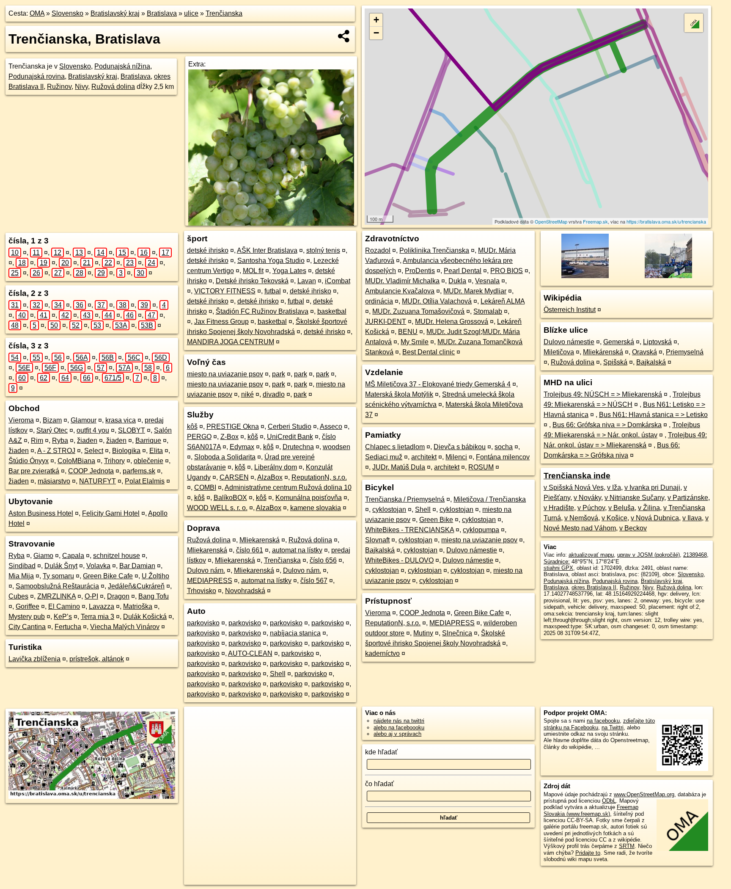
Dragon (118, 596)
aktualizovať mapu (591, 555)
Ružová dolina (113, 86)
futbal (272, 291)
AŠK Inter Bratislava (267, 250)
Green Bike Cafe (108, 576)
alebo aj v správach (397, 734)
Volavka (98, 565)
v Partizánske (688, 497)
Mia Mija (21, 576)
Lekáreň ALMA (503, 301)
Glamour (83, 420)
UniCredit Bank (290, 436)
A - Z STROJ (56, 450)
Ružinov (59, 86)
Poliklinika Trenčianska (434, 250)
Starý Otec (52, 430)
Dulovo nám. (206, 570)
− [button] (376, 33)
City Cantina (27, 626)
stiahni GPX (558, 568)
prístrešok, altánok (96, 659)
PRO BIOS (506, 270)
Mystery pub (26, 616)
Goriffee (27, 606)
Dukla (457, 280)
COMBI (205, 487)
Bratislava (162, 13)
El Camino (64, 606)
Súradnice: (557, 561)
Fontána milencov (503, 457)
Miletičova (559, 352)
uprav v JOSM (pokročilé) (648, 555)
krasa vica (120, 420)
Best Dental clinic (428, 352)
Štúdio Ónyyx (28, 460)
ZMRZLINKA (56, 596)
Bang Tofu (153, 596)
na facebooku (603, 721)
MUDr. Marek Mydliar (474, 291)
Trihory (114, 460)
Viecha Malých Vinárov (124, 626)
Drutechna (298, 446)
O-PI (91, 596)
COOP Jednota (91, 471)
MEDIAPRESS (209, 580)
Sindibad (22, 565)
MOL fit (253, 270)
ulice (191, 13)
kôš (192, 426)
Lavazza (101, 606)
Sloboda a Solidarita (225, 457)
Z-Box (229, 436)
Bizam (52, 420)
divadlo (274, 394)
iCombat (337, 280)
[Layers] (693, 23)
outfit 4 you (93, 430)
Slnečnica (457, 633)
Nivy (81, 86)
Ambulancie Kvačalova (399, 291)
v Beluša (621, 507)
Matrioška (137, 606)
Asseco (331, 426)
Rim (37, 440)
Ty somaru (58, 576)
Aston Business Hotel (40, 513)
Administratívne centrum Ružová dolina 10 (288, 487)
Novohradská (245, 590)
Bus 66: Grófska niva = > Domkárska (607, 424)
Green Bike (436, 519)
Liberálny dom (275, 467)
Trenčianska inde (577, 475)
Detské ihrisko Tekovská (252, 280)
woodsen (336, 446)
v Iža (614, 487)
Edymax (242, 446)
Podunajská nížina (122, 66)
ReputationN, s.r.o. (319, 477)
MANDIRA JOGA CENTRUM (230, 341)
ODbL (609, 801)
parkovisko (203, 623)
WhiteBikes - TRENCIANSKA (409, 529)
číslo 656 (323, 560)
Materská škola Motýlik (399, 394)
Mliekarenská (259, 540)
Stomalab (487, 311)
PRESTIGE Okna (232, 426)
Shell (278, 673)
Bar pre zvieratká (33, 471)
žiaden (87, 440)
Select (93, 450)
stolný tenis (323, 250)
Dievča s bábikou (460, 446)
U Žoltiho (155, 576)
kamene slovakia (315, 507)
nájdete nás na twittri (399, 721)
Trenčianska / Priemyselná (405, 499)
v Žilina (649, 507)
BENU (408, 331)
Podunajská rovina (36, 76)
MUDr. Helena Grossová (451, 321)
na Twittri (613, 727)
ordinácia (379, 301)
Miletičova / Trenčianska (489, 499)
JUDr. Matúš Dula (398, 467)
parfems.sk (139, 471)
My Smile (415, 341)
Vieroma (21, 420)
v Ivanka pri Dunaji (652, 487)
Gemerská (618, 341)
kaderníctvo (382, 653)
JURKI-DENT (385, 321)
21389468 (695, 555)
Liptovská (657, 341)
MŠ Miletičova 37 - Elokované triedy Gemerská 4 (438, 384)
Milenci (456, 457)
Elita (156, 450)
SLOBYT (131, 430)
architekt (424, 457)
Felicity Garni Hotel (111, 513)
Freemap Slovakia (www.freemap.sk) (591, 810)
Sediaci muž (383, 457)
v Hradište (559, 507)
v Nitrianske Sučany (634, 497)
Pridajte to (587, 853)
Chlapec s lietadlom (395, 446)
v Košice (614, 518)
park (278, 374)
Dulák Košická (145, 616)
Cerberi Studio (289, 426)
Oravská (644, 352)
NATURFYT (97, 481)
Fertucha (68, 626)
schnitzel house (116, 555)
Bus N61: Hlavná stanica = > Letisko (653, 414)
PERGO (199, 436)
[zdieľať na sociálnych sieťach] (344, 36)
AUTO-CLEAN (250, 653)
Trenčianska (224, 13)
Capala (73, 555)
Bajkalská (380, 550)
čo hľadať (379, 783)
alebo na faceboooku (399, 727)
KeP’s (63, 616)
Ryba (60, 440)
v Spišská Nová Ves (574, 487)
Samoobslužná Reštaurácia (57, 586)
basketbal (331, 311)
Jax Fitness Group (221, 321)
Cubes (18, 596)
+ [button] (376, 19)
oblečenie (148, 460)
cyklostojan (389, 509)
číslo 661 (249, 550)
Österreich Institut (570, 309)
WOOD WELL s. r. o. (217, 507)
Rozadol (377, 250)
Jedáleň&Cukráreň (136, 586)
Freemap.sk (595, 221)
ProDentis (420, 270)
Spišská (615, 362)
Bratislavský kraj (115, 13)
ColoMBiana (76, 460)
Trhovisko (201, 590)
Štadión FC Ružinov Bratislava (262, 311)
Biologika (126, 450)
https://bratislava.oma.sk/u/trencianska (666, 221)
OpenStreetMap (551, 221)
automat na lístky (297, 550)
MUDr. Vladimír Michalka (402, 280)
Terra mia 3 (97, 616)
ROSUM (481, 467)
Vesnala (487, 280)
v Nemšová (581, 518)
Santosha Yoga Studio (271, 260)
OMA (37, 13)
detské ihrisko (207, 250)
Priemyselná (685, 352)
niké (247, 394)
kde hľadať (381, 752)
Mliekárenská (603, 352)
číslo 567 (313, 580)
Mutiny (423, 633)
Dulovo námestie (471, 550)
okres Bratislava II (594, 587)
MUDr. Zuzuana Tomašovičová (418, 311)
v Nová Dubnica (655, 518)
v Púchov (591, 507)
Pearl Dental (462, 270)
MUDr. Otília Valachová (437, 301)
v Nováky (587, 497)
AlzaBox (270, 477)
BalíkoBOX (230, 497)
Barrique (148, 440)
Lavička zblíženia (34, 659)
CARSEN (234, 477)
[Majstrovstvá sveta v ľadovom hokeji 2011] (668, 277)
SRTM (627, 846)
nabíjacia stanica (295, 633)
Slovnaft (377, 540)
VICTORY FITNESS (225, 291)
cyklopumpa (481, 529)
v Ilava (692, 518)
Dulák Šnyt (60, 565)
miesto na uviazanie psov (225, 374)
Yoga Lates (289, 270)
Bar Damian (137, 565)
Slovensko (67, 13)
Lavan (306, 280)
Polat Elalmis (145, 481)
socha (504, 446)
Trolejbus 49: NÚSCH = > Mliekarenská (603, 394)
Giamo (43, 555)
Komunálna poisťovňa (308, 497)
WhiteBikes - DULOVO (399, 560)
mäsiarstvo (54, 481)
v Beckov (633, 528)
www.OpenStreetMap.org (644, 794)
